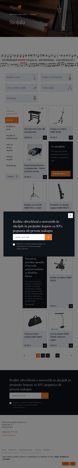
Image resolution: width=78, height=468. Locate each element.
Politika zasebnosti (23, 249)
